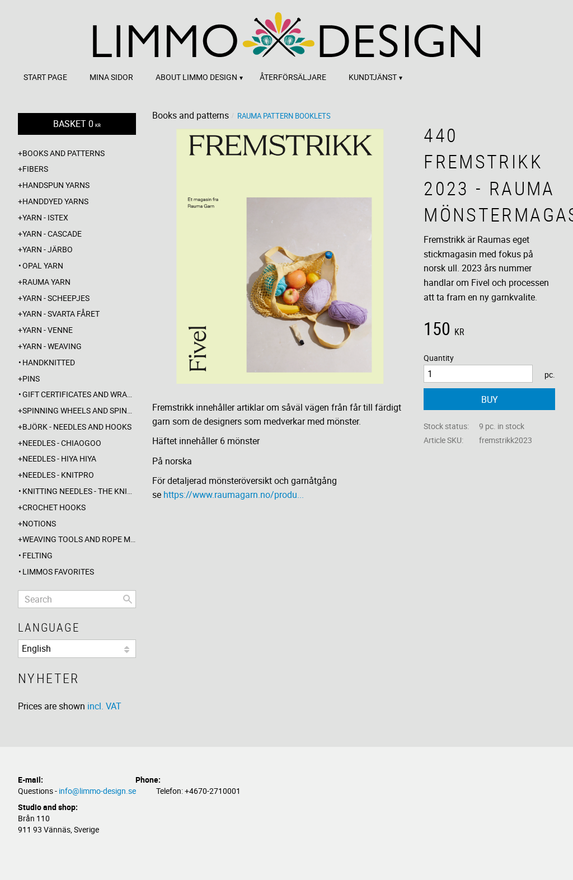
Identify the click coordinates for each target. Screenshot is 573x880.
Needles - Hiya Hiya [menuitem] (59, 458)
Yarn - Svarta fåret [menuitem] (61, 313)
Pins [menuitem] (31, 378)
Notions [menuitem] (39, 523)
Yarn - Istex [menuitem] (45, 217)
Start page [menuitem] (45, 77)
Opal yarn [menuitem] (42, 265)
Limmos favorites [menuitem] (58, 571)
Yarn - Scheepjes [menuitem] (56, 298)
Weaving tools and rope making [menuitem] (79, 539)
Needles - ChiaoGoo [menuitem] (61, 442)
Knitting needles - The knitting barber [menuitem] (79, 491)
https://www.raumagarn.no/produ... (233, 494)
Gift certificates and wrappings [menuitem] (79, 394)
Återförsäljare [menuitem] (293, 77)
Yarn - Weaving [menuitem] (52, 346)
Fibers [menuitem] (35, 168)
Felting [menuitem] (37, 555)
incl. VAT (104, 706)
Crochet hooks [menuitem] (54, 507)
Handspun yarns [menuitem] (56, 185)
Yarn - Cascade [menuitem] (52, 233)
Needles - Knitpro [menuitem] (58, 474)
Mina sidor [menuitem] (111, 77)
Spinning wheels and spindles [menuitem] (79, 410)
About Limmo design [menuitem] (196, 77)
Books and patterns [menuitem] (63, 153)
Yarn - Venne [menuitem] (47, 329)
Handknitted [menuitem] (48, 362)
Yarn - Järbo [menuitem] (47, 249)
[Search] (127, 599)
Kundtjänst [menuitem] (373, 77)
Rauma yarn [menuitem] (46, 281)
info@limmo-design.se (97, 790)
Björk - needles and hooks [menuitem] (76, 426)
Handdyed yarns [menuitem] (55, 201)
